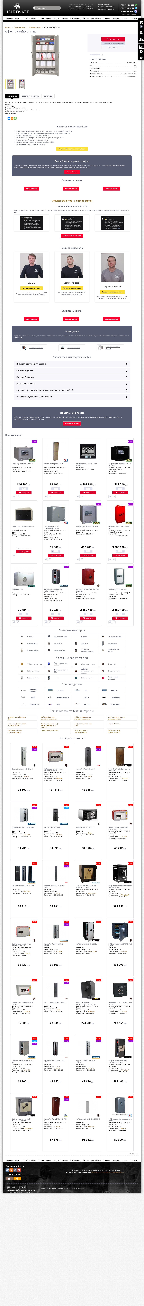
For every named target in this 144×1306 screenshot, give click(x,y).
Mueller (26, 776)
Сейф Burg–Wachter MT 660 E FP (87, 526)
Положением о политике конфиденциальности (107, 1172)
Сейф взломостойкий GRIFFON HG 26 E (22, 1003)
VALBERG (27, 835)
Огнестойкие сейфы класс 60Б (17, 717)
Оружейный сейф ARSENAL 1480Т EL (23, 828)
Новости (64, 18)
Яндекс (83, 4)
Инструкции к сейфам (92, 18)
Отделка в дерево (24, 370)
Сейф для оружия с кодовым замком (81, 731)
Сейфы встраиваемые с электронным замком (82, 717)
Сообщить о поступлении (114, 44)
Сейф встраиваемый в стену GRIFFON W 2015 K (118, 828)
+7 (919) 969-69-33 (127, 8)
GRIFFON (59, 778)
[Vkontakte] (7, 1170)
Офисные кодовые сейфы (50, 731)
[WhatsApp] (15, 118)
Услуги (56, 18)
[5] (99, 54)
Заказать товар (114, 39)
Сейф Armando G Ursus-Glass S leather (86, 465)
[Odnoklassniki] (11, 1170)
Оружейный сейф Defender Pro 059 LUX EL (119, 770)
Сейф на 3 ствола (114, 724)
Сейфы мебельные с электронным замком (48, 717)
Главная (9, 18)
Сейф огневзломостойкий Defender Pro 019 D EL (21, 1120)
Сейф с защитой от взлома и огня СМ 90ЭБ (120, 1120)
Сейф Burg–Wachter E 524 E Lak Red (119, 527)
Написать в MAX (126, 11)
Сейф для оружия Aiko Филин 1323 (54, 887)
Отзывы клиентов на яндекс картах (72, 200)
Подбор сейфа (30, 18)
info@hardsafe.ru (129, 14)
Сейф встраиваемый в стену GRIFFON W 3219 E (54, 770)
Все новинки (132, 1154)
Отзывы (106, 18)
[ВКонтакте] (9, 118)
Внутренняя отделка (26, 384)
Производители (44, 18)
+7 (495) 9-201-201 (127, 5)
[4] (97, 54)
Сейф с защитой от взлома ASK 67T (22, 1062)
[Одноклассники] (12, 118)
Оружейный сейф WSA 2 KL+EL (22, 769)
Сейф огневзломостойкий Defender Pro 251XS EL (117, 1062)
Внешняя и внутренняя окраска (31, 364)
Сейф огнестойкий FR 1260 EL (86, 944)
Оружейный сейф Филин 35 (85, 769)
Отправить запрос (72, 423)
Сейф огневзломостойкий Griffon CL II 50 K (120, 1003)
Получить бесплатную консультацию (71, 149)
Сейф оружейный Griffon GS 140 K (88, 1119)
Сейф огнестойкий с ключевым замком (15, 731)
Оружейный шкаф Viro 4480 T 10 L (55, 1120)
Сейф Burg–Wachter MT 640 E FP (23, 464)
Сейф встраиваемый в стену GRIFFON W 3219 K (22, 945)
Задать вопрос (31, 188)
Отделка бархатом (25, 377)
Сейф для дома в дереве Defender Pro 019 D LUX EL (120, 887)
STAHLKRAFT (124, 778)
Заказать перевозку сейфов (112, 292)
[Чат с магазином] (136, 5)
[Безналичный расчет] (17, 1178)
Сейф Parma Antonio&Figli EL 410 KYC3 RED (87, 590)
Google (90, 4)
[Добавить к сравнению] (13, 496)
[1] (91, 54)
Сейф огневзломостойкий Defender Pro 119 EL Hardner (86, 1003)
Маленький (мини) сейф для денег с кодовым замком (49, 724)
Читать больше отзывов (72, 235)
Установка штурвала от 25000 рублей (34, 397)
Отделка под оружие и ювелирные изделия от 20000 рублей (44, 390)
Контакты (133, 18)
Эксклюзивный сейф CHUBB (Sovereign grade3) (86, 887)
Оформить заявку (111, 188)
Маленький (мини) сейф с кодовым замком (17, 724)
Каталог (18, 18)
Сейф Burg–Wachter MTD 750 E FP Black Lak (119, 465)
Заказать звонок (71, 188)
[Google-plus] (19, 1170)
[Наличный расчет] (9, 1178)
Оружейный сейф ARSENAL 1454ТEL (53, 945)
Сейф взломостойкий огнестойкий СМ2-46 (51, 527)
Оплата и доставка (119, 18)
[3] (95, 54)
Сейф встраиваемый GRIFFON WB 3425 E (120, 945)
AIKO (90, 776)
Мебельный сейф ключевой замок (114, 731)
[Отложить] (17, 496)
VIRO (58, 1126)
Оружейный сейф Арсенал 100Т (23, 886)
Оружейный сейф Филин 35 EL (54, 1061)
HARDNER (91, 1012)
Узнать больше (72, 172)
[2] (93, 54)
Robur (90, 833)
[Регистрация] (141, 39)
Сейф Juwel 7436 (17, 589)
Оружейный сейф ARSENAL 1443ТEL (85, 1062)
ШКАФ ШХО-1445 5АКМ (52, 827)
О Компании (75, 18)
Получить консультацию (31, 288)
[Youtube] (15, 1170)
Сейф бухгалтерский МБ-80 (53, 464)
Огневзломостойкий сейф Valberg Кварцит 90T (53, 590)
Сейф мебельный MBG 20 (85, 827)
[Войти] (141, 32)
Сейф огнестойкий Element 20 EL (23, 526)
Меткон (123, 1128)
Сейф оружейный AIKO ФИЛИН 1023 (55, 1003)
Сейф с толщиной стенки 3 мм (83, 724)
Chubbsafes (92, 893)
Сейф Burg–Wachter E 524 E (117, 589)
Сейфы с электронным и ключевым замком (116, 717)
